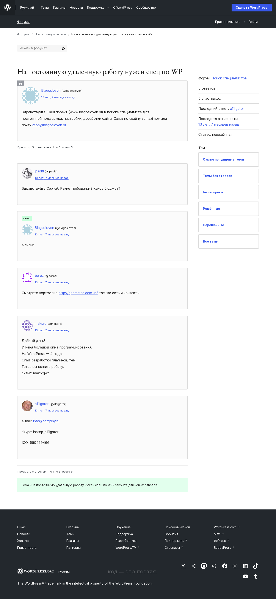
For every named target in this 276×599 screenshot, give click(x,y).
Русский (64, 571)
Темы (70, 534)
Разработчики (126, 540)
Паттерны (73, 547)
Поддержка (124, 534)
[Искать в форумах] (63, 48)
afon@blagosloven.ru (49, 125)
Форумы (23, 22)
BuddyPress (224, 547)
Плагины (72, 540)
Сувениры (174, 547)
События (171, 534)
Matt (219, 534)
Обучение (123, 527)
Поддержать (176, 540)
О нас (21, 527)
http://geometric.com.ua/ (78, 293)
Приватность (27, 547)
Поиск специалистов (50, 34)
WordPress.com (227, 527)
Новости (23, 534)
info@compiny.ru (46, 421)
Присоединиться (177, 527)
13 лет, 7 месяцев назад (58, 97)
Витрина (72, 527)
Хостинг (23, 540)
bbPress (221, 540)
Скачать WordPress (252, 7)
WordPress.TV (128, 547)
